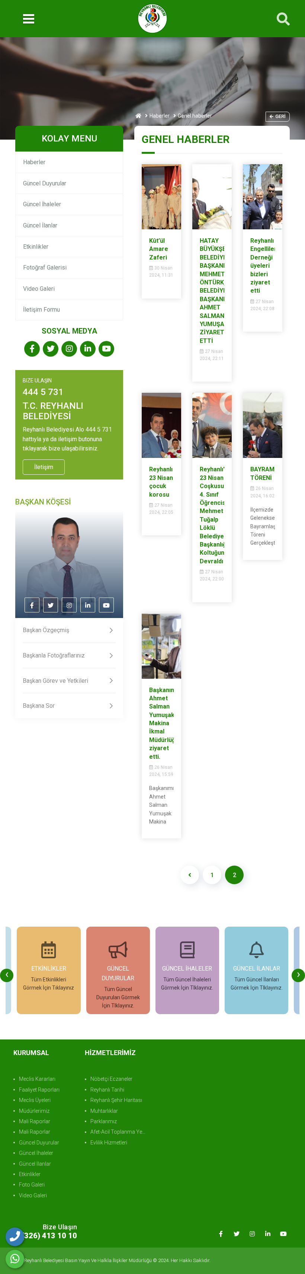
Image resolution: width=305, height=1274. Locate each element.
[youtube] (106, 349)
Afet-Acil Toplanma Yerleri (119, 1132)
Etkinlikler (35, 246)
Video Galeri (39, 288)
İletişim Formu (41, 309)
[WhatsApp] (15, 1259)
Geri (280, 116)
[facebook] (32, 349)
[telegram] (50, 349)
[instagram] (69, 349)
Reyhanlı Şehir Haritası (116, 1100)
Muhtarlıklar (104, 1111)
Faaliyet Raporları (39, 1090)
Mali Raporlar (34, 1121)
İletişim (43, 467)
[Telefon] (15, 1236)
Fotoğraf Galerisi (45, 267)
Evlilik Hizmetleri (108, 1143)
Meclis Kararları (37, 1079)
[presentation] (6, 975)
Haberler (160, 116)
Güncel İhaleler (42, 204)
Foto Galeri (32, 1185)
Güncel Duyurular (44, 183)
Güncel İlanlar (40, 225)
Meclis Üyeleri (35, 1100)
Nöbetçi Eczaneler (111, 1079)
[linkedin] (88, 349)
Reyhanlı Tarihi (107, 1090)
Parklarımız (103, 1121)
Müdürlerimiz (34, 1111)
